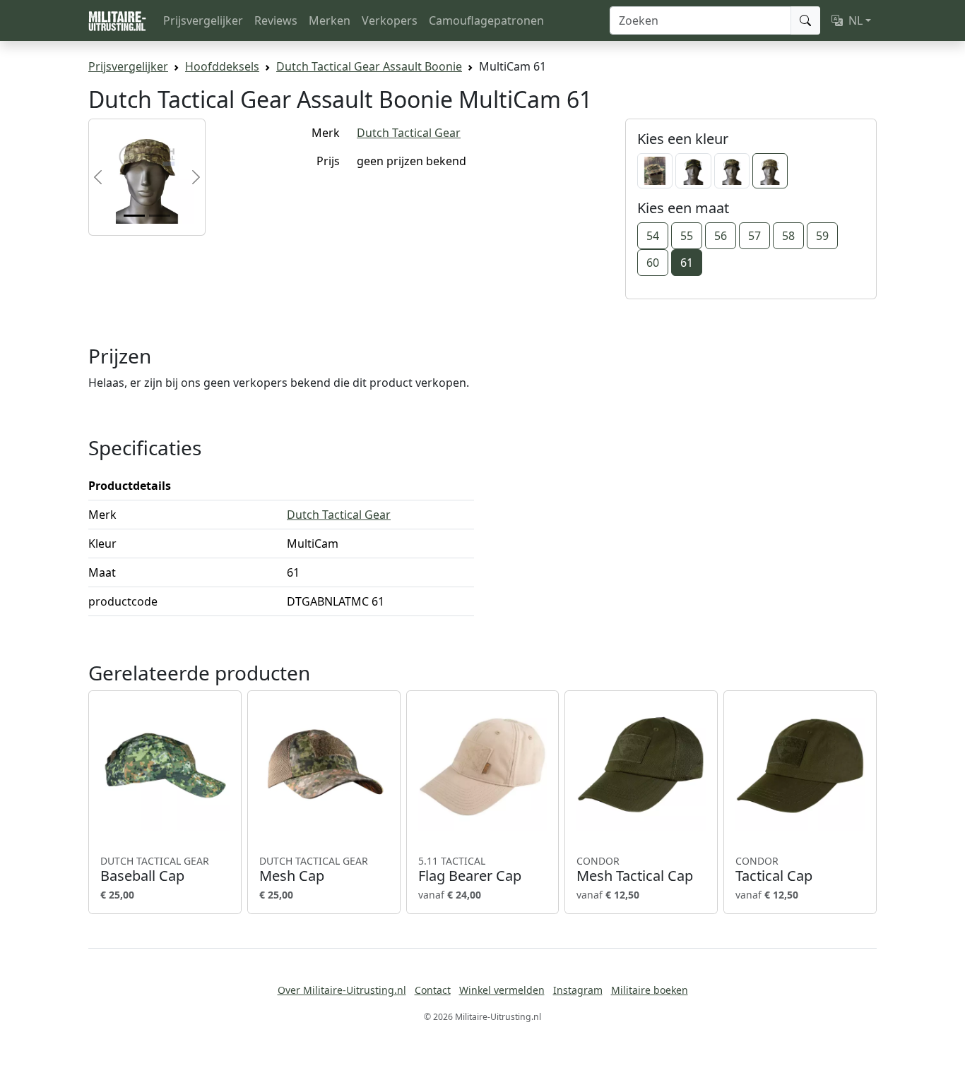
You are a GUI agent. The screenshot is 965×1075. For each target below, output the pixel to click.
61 (686, 262)
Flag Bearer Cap (469, 869)
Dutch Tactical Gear (409, 132)
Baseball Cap (154, 869)
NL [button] (855, 20)
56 (720, 236)
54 (652, 236)
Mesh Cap (313, 869)
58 (788, 236)
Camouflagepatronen (486, 20)
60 (652, 262)
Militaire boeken (649, 990)
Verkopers (390, 20)
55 (686, 236)
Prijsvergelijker (203, 20)
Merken (329, 20)
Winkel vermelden (502, 990)
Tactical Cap (773, 869)
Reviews (275, 20)
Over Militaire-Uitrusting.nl (342, 990)
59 (822, 236)
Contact (433, 990)
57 (754, 236)
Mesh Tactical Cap (634, 869)
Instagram (578, 990)
